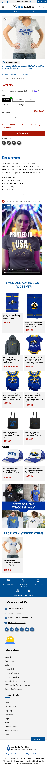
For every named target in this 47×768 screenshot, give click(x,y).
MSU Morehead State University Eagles (15, 74)
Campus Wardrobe (17, 758)
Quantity (6, 113)
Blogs (7, 718)
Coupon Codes (11, 727)
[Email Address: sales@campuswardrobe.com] (8, 1)
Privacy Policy (10, 669)
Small (6, 99)
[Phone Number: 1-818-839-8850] (3, 1)
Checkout (43, 2)
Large (30, 99)
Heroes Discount (12, 731)
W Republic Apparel (12, 62)
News (7, 723)
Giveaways (9, 715)
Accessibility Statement (15, 681)
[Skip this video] (4, 207)
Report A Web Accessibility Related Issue (23, 754)
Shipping (8, 711)
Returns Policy (11, 707)
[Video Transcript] (8, 207)
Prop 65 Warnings (12, 677)
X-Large (7, 105)
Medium (18, 99)
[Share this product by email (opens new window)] (19, 143)
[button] (2, 6)
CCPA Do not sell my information (19, 685)
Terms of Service (12, 673)
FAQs (7, 665)
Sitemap (8, 735)
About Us (8, 657)
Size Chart (39, 111)
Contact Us (9, 661)
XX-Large (20, 105)
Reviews (8, 703)
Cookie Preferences (13, 689)
